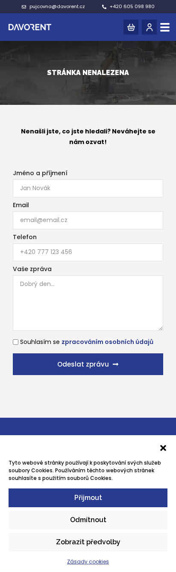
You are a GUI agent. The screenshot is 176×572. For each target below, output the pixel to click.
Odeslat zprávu (83, 364)
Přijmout (88, 498)
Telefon (25, 237)
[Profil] (149, 27)
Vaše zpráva (32, 269)
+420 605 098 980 (132, 6)
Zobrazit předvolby (88, 542)
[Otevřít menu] (165, 27)
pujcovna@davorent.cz (57, 6)
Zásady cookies (88, 561)
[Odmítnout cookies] (163, 451)
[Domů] (30, 27)
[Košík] (130, 27)
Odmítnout (88, 520)
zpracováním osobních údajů (107, 342)
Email (21, 205)
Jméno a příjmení (40, 173)
